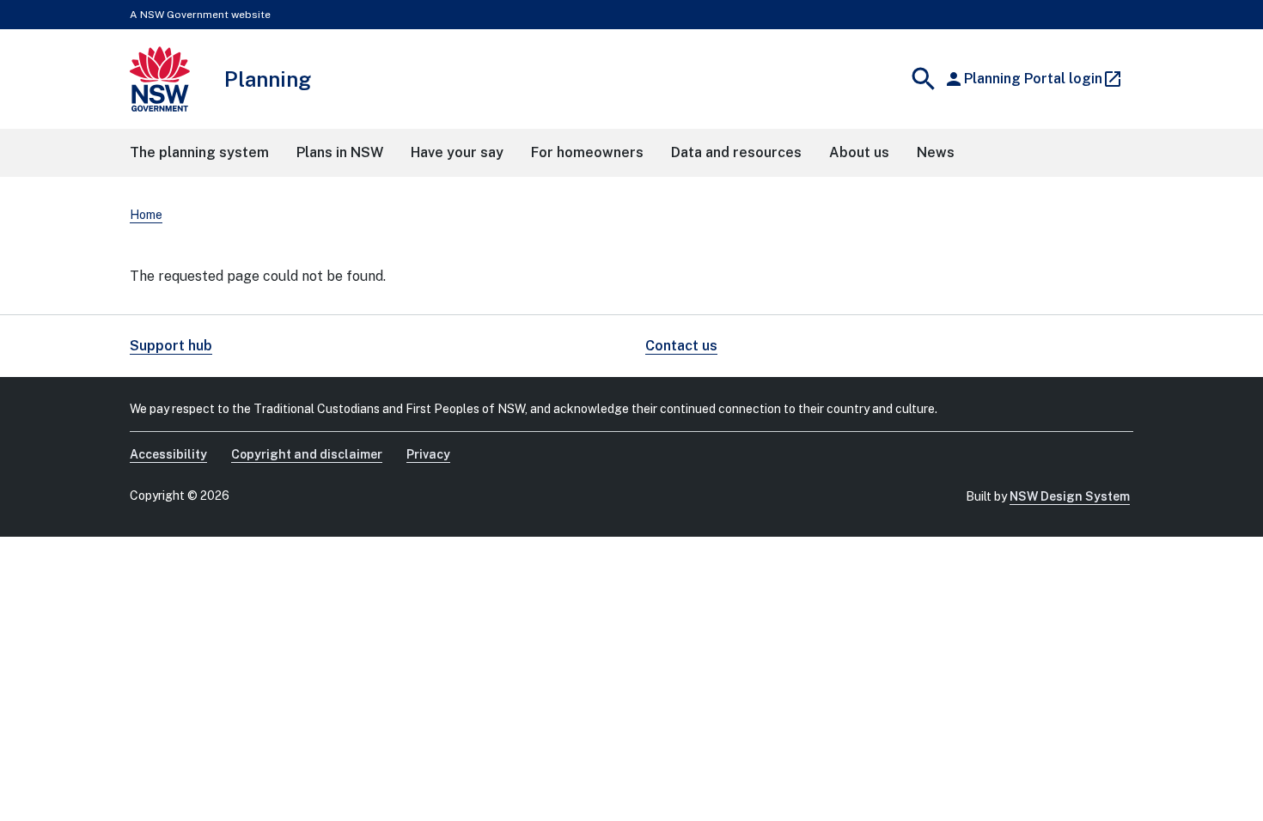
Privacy (428, 454)
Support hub (171, 346)
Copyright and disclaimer (306, 454)
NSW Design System (1070, 496)
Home (146, 215)
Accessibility (168, 454)
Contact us (681, 346)
